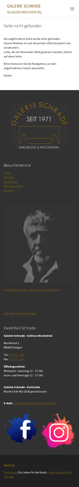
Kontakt (9, 177)
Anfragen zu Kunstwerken (20, 313)
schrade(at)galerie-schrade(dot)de (35, 403)
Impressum (11, 472)
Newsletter (11, 181)
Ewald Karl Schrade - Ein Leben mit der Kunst (32, 290)
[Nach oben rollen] (71, 479)
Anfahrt (9, 190)
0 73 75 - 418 (16, 355)
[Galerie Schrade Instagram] (57, 431)
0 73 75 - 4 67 (16, 359)
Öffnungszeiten (13, 186)
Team (7, 173)
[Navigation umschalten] (72, 9)
